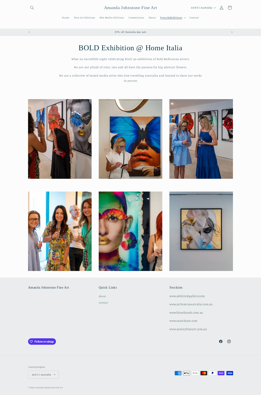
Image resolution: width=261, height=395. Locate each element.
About (102, 295)
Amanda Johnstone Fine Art (49, 387)
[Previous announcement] (29, 32)
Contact (103, 302)
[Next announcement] (232, 32)
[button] (32, 8)
